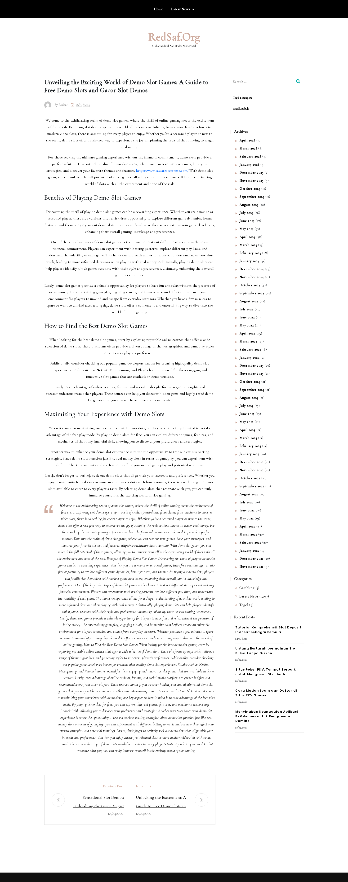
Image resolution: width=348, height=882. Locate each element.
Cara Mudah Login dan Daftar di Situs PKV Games (266, 693)
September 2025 (252, 197)
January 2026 (249, 164)
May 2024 (247, 325)
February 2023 (250, 446)
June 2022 (247, 510)
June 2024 (247, 317)
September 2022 (252, 486)
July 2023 (247, 406)
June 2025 (247, 221)
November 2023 (252, 374)
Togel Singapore (242, 98)
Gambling (246, 588)
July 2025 (247, 213)
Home (158, 9)
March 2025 (248, 245)
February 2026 (250, 156)
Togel (243, 605)
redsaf (62, 105)
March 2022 (248, 534)
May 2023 (247, 422)
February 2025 (250, 253)
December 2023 (252, 366)
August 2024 (249, 301)
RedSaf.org (174, 37)
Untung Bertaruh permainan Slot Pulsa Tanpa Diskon (266, 650)
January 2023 (249, 454)
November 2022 (252, 470)
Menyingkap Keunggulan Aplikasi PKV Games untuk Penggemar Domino (266, 716)
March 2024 (249, 341)
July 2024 (247, 309)
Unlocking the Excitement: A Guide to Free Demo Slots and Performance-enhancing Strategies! (162, 802)
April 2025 (247, 237)
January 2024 (250, 357)
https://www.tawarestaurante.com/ (162, 170)
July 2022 (247, 502)
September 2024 (252, 293)
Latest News (180, 9)
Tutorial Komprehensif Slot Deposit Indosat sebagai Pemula (268, 629)
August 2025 (249, 205)
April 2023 (247, 430)
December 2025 (252, 173)
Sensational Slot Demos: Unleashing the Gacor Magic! (98, 801)
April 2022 (247, 526)
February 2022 (250, 542)
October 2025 (250, 189)
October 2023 (250, 382)
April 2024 (248, 333)
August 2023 (249, 398)
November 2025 (252, 181)
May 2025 (247, 229)
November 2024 (252, 277)
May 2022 (247, 518)
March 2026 (248, 148)
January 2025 (249, 261)
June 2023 (247, 414)
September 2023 (252, 390)
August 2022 (249, 494)
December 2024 (252, 269)
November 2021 (251, 567)
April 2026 (247, 140)
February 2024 (251, 349)
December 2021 (251, 559)
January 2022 (249, 551)
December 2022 (252, 462)
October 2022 (250, 478)
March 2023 (248, 438)
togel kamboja (241, 108)
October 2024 (250, 285)
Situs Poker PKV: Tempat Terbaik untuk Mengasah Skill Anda (265, 671)
